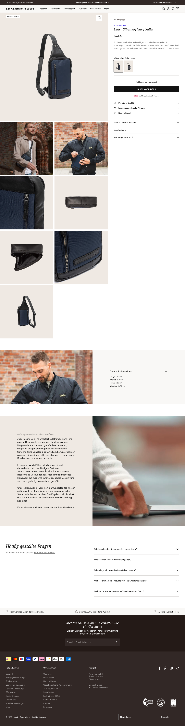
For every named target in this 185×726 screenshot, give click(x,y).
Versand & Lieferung (15, 688)
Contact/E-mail (95, 685)
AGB (16, 717)
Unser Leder (48, 677)
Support (9, 674)
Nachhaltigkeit (49, 681)
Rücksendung (12, 681)
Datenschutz (25, 717)
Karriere (46, 703)
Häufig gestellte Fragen (16, 677)
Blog (8, 707)
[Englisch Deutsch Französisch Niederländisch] (169, 717)
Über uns (47, 674)
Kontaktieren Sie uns (44, 552)
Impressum (48, 707)
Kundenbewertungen (15, 703)
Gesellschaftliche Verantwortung (57, 685)
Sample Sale (48, 692)
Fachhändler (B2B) (51, 696)
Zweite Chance (12, 696)
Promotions (11, 699)
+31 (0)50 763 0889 (98, 687)
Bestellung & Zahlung (15, 685)
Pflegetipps (10, 692)
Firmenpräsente (50, 699)
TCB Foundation (50, 688)
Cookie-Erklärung (39, 717)
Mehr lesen (174, 48)
